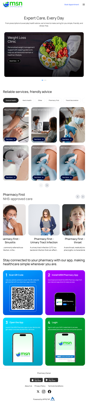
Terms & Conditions (55, 386)
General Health (11, 100)
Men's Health (27, 100)
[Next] (47, 185)
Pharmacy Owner (44, 373)
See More (9, 139)
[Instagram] (43, 391)
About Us (28, 386)
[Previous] (78, 197)
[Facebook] (49, 391)
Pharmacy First (54, 100)
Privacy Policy (40, 386)
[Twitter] (38, 391)
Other (40, 100)
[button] (42, 80)
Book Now (13, 61)
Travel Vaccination (72, 100)
